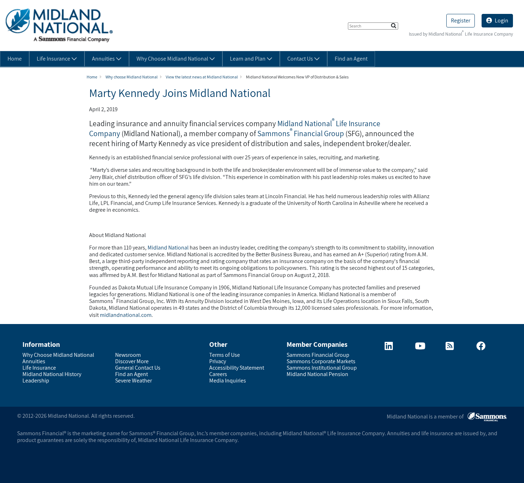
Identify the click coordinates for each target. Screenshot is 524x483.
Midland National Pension (317, 374)
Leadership (35, 380)
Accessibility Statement (236, 367)
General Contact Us (137, 367)
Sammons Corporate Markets (321, 361)
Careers (218, 374)
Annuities (33, 361)
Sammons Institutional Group (322, 367)
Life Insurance (39, 367)
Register (460, 20)
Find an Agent (131, 374)
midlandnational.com (125, 315)
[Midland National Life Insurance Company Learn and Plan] (450, 347)
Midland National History (51, 374)
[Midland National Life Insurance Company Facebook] (481, 347)
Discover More (132, 361)
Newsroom (128, 355)
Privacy (217, 361)
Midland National (168, 247)
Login (501, 20)
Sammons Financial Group (300, 133)
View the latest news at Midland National (202, 76)
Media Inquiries (227, 380)
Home (92, 76)
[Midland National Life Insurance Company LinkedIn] (389, 347)
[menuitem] (14, 58)
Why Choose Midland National (58, 355)
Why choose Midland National (132, 76)
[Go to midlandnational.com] (59, 25)
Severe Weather (133, 380)
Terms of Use (224, 355)
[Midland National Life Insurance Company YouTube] (420, 347)
